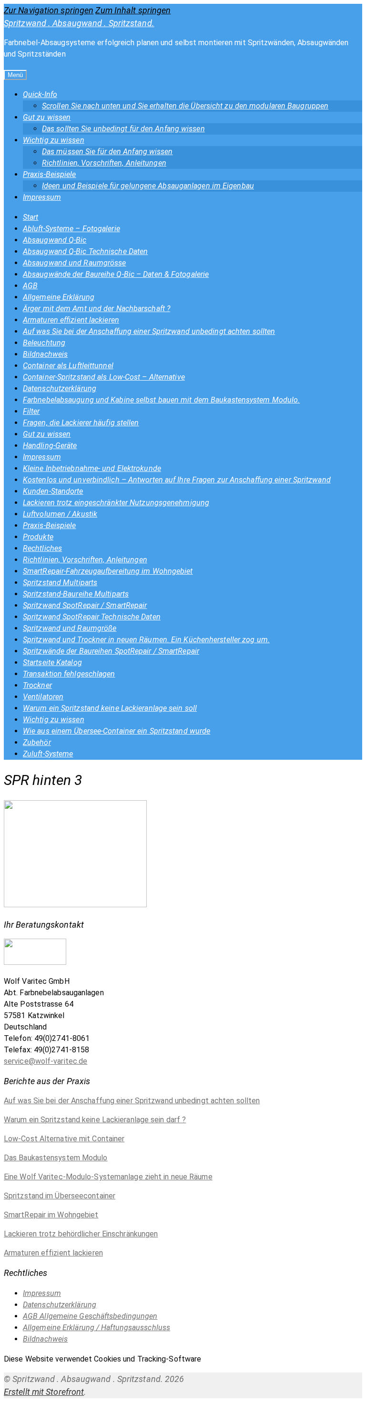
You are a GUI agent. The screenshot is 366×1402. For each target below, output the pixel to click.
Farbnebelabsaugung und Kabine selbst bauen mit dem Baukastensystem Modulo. (161, 399)
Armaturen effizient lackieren (71, 319)
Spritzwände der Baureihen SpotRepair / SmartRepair (111, 651)
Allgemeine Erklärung (58, 297)
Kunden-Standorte (53, 491)
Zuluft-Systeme (48, 753)
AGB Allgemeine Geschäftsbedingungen (90, 1316)
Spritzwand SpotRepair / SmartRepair (85, 605)
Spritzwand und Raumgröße (69, 628)
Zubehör (37, 742)
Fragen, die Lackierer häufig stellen (81, 422)
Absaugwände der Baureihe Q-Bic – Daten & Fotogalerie (116, 274)
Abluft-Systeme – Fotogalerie (71, 228)
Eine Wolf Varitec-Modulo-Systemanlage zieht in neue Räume (108, 1176)
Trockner (37, 685)
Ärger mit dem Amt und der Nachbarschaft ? (96, 308)
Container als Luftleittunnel (68, 365)
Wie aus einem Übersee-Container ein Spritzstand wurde (116, 730)
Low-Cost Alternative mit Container (64, 1138)
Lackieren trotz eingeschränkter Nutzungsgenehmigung (116, 502)
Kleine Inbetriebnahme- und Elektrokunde (92, 468)
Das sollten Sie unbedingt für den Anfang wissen (123, 128)
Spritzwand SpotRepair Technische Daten (92, 616)
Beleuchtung (44, 342)
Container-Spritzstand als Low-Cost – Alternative (104, 377)
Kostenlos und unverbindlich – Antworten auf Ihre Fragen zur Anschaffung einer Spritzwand (177, 479)
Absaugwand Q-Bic (55, 240)
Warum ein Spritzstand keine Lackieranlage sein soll (110, 708)
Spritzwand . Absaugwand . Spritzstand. (79, 23)
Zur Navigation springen (48, 10)
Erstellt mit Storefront (44, 1392)
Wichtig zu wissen (53, 140)
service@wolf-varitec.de (45, 1061)
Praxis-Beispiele (49, 174)
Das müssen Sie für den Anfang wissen (107, 151)
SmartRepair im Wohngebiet (51, 1214)
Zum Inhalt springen (133, 10)
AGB (30, 285)
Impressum (42, 197)
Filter (31, 411)
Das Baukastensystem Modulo (56, 1157)
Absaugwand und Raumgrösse (74, 262)
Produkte (38, 536)
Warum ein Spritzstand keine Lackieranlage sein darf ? (95, 1119)
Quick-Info (40, 94)
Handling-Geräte (50, 445)
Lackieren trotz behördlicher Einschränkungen (81, 1233)
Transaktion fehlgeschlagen (69, 673)
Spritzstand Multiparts (60, 582)
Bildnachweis (45, 354)
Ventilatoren (43, 696)
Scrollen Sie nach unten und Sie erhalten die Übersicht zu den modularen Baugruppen (185, 105)
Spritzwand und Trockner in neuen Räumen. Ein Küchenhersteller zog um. (146, 639)
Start (31, 217)
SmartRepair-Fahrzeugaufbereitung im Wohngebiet (108, 571)
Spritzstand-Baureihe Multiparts (76, 593)
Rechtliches (42, 548)
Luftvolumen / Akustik (60, 514)
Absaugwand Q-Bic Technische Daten (85, 251)
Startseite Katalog (52, 662)
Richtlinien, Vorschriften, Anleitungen (104, 162)
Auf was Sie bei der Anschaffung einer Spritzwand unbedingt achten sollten (149, 331)
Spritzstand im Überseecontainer (59, 1195)
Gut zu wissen (47, 117)
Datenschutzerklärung (59, 388)
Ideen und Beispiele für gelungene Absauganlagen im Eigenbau (148, 185)
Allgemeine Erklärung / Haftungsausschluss (96, 1327)
